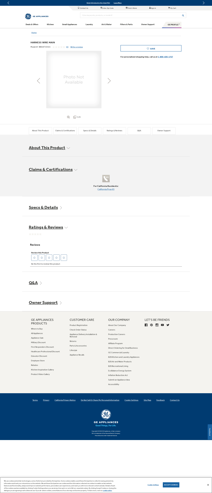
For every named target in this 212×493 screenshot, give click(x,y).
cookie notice (107, 490)
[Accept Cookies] (208, 485)
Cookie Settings (153, 485)
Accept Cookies (171, 485)
